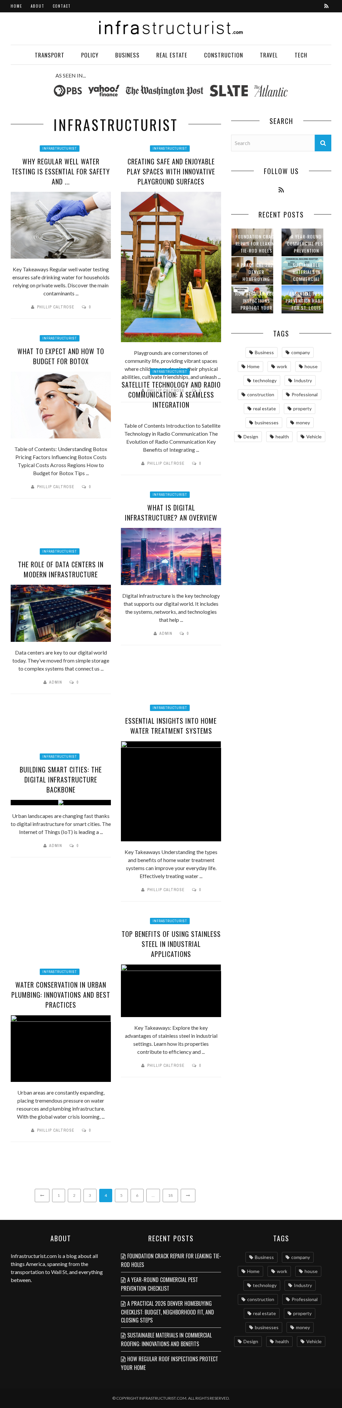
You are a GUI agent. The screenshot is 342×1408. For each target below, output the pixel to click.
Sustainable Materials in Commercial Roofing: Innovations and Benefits (166, 1339)
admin (165, 633)
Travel (269, 55)
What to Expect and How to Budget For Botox (60, 356)
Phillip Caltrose (55, 307)
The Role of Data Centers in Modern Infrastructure (61, 569)
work (282, 366)
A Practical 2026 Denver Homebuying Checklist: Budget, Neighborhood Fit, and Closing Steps (167, 1311)
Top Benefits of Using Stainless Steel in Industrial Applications (171, 944)
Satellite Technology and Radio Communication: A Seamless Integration (171, 395)
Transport (49, 55)
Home (16, 6)
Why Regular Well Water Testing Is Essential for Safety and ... (61, 171)
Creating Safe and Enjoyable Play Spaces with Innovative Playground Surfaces (171, 171)
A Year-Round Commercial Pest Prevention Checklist (306, 247)
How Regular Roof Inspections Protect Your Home (256, 304)
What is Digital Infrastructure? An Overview (171, 513)
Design (250, 436)
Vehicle (314, 436)
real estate (264, 408)
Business (127, 55)
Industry (303, 380)
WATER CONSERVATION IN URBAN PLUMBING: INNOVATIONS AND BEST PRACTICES (60, 995)
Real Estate (171, 55)
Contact (62, 6)
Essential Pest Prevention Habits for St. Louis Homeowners (306, 304)
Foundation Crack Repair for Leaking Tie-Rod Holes (256, 243)
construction (260, 394)
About (37, 6)
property (302, 408)
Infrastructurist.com (34, 1256)
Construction (223, 55)
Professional (305, 394)
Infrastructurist (59, 148)
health (282, 436)
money (303, 422)
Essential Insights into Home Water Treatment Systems (171, 726)
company (300, 352)
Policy (90, 55)
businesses (267, 422)
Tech (301, 55)
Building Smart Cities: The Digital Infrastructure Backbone (61, 779)
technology (265, 380)
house (311, 366)
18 (170, 1195)
